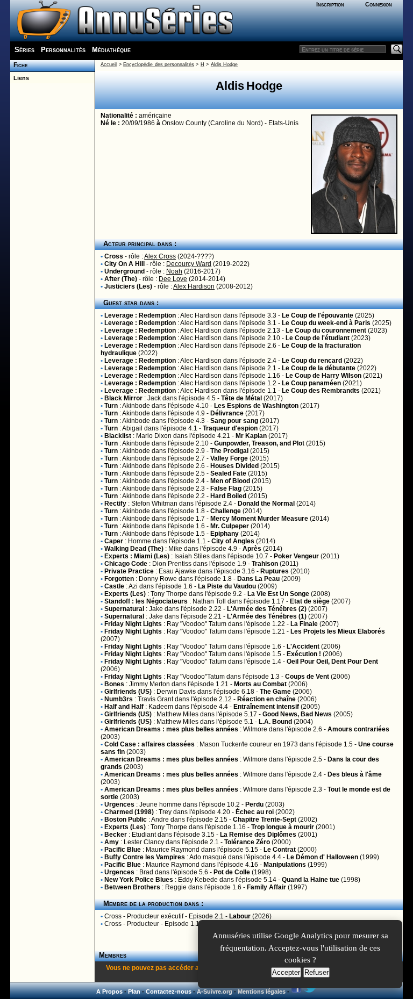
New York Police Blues (138, 879)
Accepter (286, 972)
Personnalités (63, 50)
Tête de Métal (241, 398)
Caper (113, 541)
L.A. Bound (275, 721)
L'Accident (303, 646)
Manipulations (285, 864)
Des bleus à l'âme (354, 774)
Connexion (378, 4)
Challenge (225, 511)
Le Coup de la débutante (318, 368)
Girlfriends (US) (128, 691)
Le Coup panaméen (311, 383)
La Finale (304, 624)
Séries (24, 50)
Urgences (119, 804)
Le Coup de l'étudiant (318, 338)
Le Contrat (280, 849)
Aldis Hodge (224, 64)
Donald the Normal (266, 503)
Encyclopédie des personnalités (158, 64)
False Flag (225, 488)
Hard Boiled (228, 496)
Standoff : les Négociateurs (146, 601)
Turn (111, 405)
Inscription (330, 4)
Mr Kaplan (251, 436)
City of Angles (232, 541)
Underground (124, 271)
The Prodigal (229, 451)
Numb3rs (118, 699)
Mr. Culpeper (229, 526)
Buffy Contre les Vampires (144, 857)
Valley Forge (229, 458)
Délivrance (227, 413)
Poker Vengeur (296, 556)
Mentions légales (262, 991)
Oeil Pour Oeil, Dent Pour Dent (332, 661)
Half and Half (124, 706)
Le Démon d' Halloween (322, 857)
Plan (134, 991)
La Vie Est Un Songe (278, 594)
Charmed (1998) (129, 812)
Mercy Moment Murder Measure (259, 518)
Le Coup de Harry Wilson (323, 375)
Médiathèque (111, 50)
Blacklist (117, 436)
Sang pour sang (234, 421)
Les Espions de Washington (256, 405)
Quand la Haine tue (310, 879)
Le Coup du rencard (312, 360)
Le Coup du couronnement (326, 330)
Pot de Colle (231, 872)
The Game (275, 691)
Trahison (265, 563)
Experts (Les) (125, 594)
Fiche (18, 65)
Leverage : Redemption (140, 315)
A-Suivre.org (214, 991)
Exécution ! (304, 654)
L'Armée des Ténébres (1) (267, 616)
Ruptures (274, 571)
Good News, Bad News (297, 714)
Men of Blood (230, 481)
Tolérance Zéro (247, 842)
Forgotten (119, 579)
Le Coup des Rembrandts (321, 390)
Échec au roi (255, 812)
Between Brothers (132, 887)
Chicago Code (125, 563)
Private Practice (129, 571)
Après (252, 548)
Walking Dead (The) (133, 548)
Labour (240, 916)
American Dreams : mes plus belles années (171, 729)
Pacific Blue (122, 849)
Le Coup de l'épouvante (317, 315)
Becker (115, 834)
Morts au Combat (260, 684)
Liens (19, 78)
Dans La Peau (258, 579)
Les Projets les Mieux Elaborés (337, 631)
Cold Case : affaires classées (149, 744)
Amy (111, 842)
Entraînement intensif (266, 706)
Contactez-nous (168, 991)
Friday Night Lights (133, 624)
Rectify (115, 503)
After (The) (120, 279)
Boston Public (125, 819)
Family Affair (266, 887)
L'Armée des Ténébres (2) (267, 609)
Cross (113, 256)
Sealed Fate (228, 473)
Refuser (316, 972)
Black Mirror (123, 398)
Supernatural (124, 609)
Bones (114, 684)
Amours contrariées (358, 729)
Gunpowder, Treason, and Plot (259, 443)
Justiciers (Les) (128, 286)
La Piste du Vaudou (227, 586)
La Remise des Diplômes (258, 834)
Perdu (254, 804)
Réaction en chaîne (266, 699)
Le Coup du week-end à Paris (326, 323)
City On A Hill (124, 264)
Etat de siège (310, 601)
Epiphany (224, 533)
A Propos (109, 991)
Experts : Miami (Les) (136, 556)
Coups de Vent (307, 676)
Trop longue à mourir (282, 827)
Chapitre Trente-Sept (264, 819)
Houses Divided (234, 466)
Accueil (109, 64)
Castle (114, 586)
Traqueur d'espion (230, 428)
